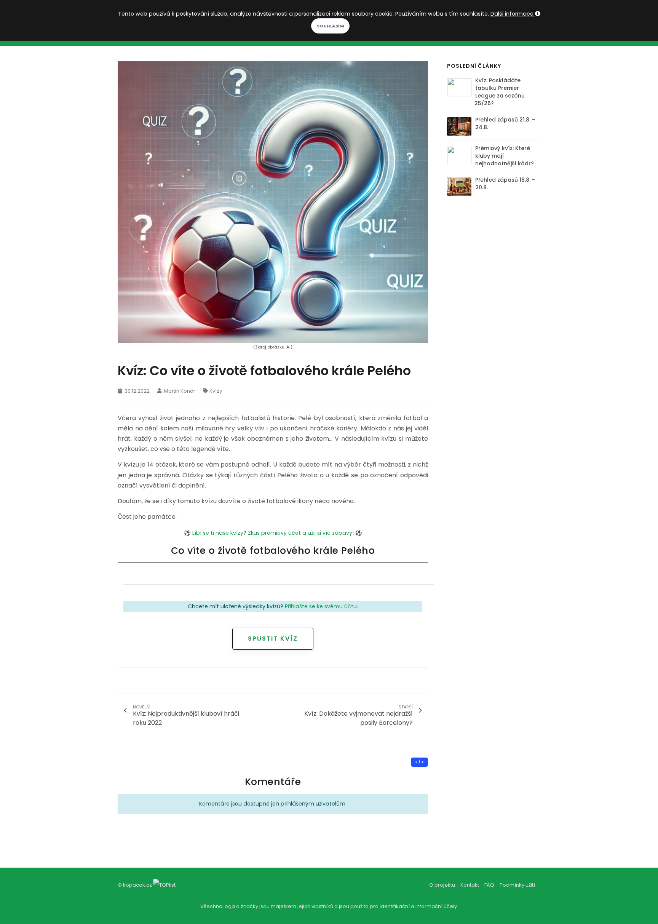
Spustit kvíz (273, 638)
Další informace (512, 14)
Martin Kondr (179, 391)
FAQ (489, 885)
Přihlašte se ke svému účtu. (321, 606)
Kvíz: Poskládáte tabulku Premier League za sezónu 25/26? (499, 92)
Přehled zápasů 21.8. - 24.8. (505, 123)
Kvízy (215, 391)
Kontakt (469, 885)
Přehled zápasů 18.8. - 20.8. (505, 183)
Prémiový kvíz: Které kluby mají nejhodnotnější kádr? (504, 155)
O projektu (442, 885)
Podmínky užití (517, 885)
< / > (419, 762)
